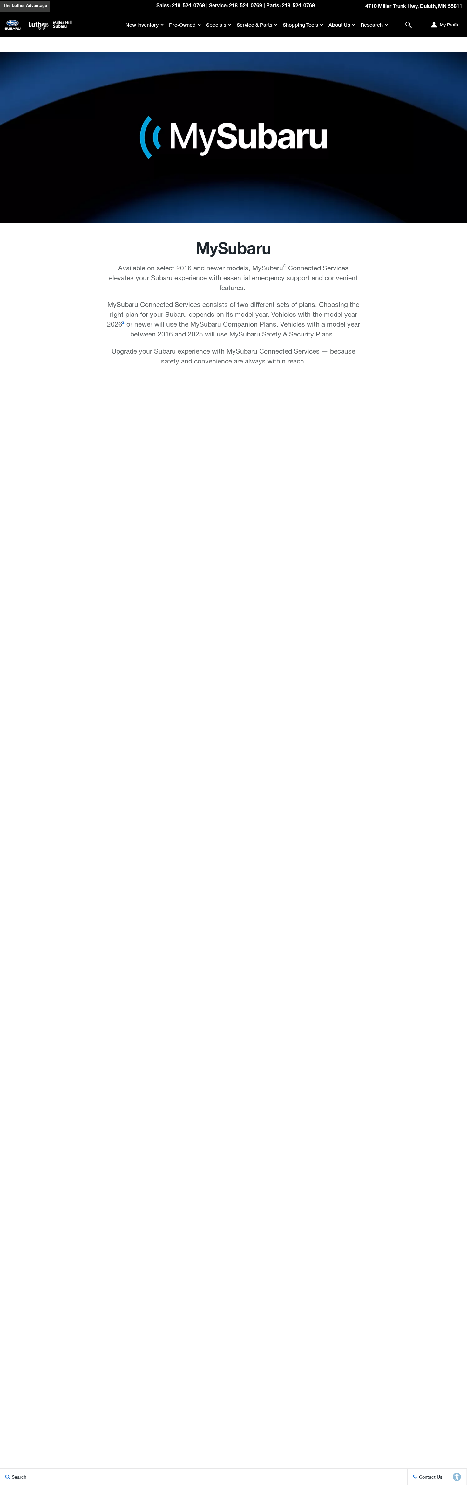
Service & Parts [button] (254, 26)
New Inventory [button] (142, 26)
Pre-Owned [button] (182, 26)
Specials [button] (216, 26)
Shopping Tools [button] (300, 26)
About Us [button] (339, 26)
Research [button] (371, 26)
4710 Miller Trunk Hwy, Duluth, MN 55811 (413, 7)
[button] (408, 25)
